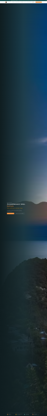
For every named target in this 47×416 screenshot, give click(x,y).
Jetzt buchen (34, 0)
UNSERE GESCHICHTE (10, 213)
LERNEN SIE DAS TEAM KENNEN (20, 213)
